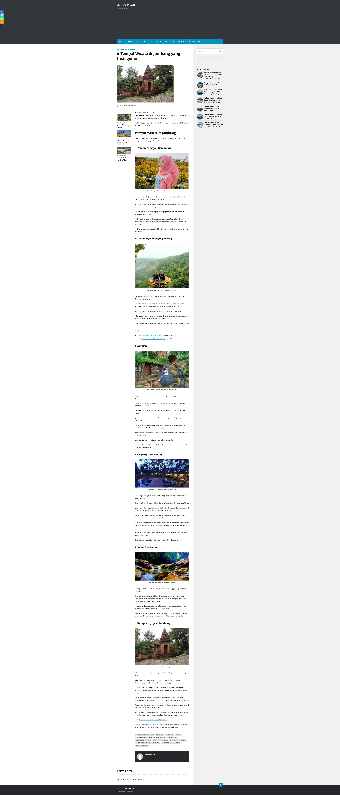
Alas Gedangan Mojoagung (145, 734)
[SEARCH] (220, 51)
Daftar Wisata (123, 49)
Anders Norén (128, 791)
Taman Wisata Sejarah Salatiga (151, 335)
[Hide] (0, 25)
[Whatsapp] (2, 18)
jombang (179, 734)
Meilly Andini (150, 754)
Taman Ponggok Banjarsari (171, 742)
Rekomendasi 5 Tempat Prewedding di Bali (153, 720)
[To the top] (221, 785)
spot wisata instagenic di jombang (147, 742)
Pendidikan (141, 41)
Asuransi (130, 41)
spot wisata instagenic (178, 740)
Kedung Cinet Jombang (143, 740)
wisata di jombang (142, 745)
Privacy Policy (194, 41)
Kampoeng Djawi (141, 737)
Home (121, 41)
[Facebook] (2, 11)
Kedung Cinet (172, 737)
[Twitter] (2, 15)
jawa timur (169, 734)
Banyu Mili (159, 734)
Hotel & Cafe (155, 41)
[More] (2, 22)
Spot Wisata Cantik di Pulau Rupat (153, 339)
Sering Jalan (126, 5)
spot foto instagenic (160, 740)
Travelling (169, 41)
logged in (128, 779)
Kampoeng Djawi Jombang (157, 737)
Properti (181, 41)
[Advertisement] (170, 22)
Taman (132, 49)
